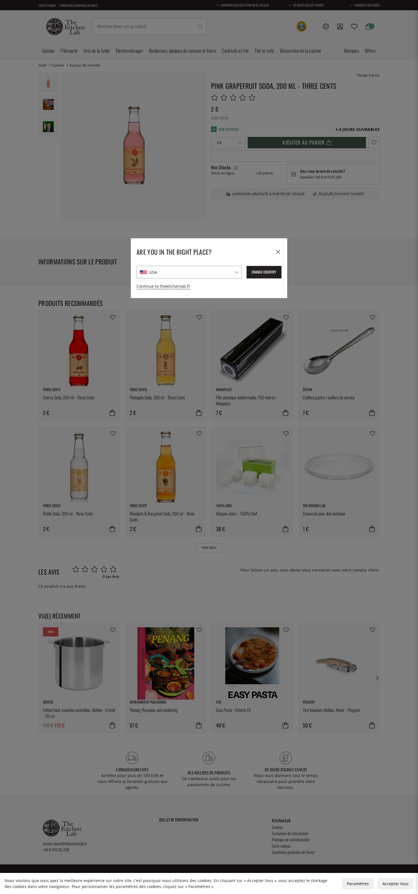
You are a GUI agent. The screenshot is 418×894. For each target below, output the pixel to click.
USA (153, 272)
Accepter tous (395, 883)
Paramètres (358, 883)
